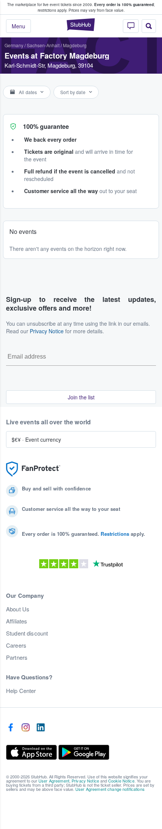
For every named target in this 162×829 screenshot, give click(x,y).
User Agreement (53, 781)
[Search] (149, 26)
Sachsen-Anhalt (43, 45)
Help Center (21, 691)
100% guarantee (46, 126)
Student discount (27, 633)
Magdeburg (75, 45)
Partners (17, 657)
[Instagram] (25, 728)
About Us (17, 609)
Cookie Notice (121, 781)
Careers (16, 645)
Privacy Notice (47, 331)
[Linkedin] (40, 728)
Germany (14, 45)
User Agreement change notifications (110, 789)
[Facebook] (10, 728)
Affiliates (16, 621)
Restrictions (115, 533)
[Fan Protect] (33, 469)
